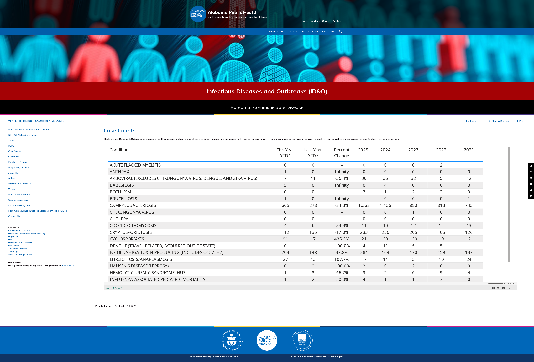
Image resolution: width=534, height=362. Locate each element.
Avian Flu (13, 172)
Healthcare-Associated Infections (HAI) (26, 233)
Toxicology (13, 251)
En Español (196, 356)
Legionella (13, 236)
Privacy (207, 356)
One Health (13, 245)
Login (305, 21)
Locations (315, 21)
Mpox (11, 239)
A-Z (332, 31)
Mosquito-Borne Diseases (20, 242)
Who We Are (276, 31)
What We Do (296, 31)
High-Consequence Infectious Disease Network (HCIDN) (37, 210)
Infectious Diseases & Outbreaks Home (28, 129)
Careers (326, 21)
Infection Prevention (19, 194)
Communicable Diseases (19, 230)
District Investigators (19, 205)
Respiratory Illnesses (19, 167)
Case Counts (58, 120)
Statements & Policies (225, 356)
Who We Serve (317, 31)
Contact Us (14, 216)
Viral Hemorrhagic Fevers (20, 254)
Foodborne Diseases (18, 162)
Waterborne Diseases (19, 183)
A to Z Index (68, 265)
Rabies (11, 178)
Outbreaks (13, 156)
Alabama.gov (335, 356)
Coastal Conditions (18, 200)
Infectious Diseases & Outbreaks (31, 120)
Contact (337, 21)
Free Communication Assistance (309, 356)
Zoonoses (13, 189)
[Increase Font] (479, 121)
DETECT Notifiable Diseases (23, 134)
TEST (11, 140)
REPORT (13, 145)
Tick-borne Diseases (17, 248)
